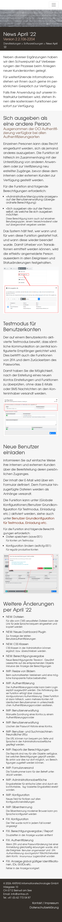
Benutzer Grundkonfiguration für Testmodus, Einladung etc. (28, 520)
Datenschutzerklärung (44, 907)
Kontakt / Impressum (45, 903)
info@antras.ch (20, 894)
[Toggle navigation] (54, 4)
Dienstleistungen (12, 43)
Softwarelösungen (33, 43)
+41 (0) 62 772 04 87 (19, 897)
